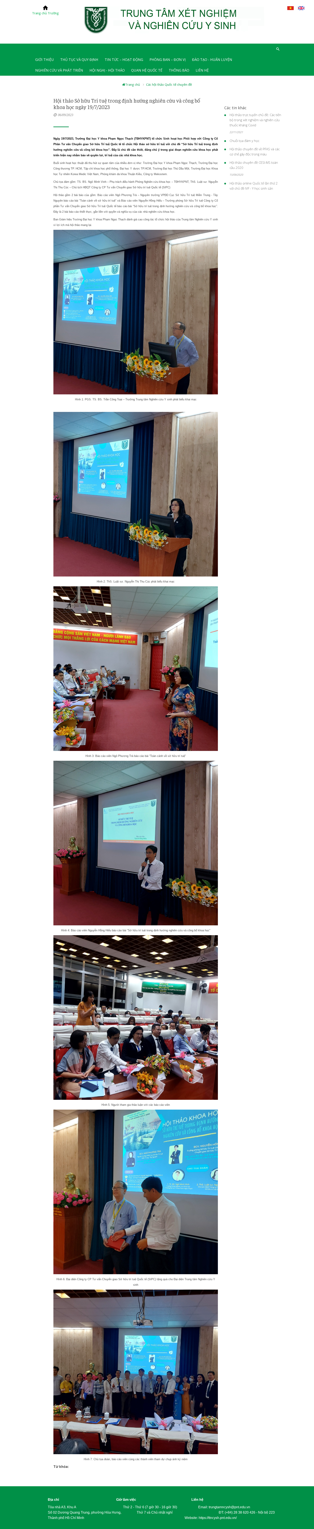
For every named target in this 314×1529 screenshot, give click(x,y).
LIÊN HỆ (202, 70)
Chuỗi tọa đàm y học (244, 141)
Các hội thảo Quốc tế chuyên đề (169, 84)
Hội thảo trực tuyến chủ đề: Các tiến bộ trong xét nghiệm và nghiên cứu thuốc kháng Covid (255, 120)
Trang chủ (132, 84)
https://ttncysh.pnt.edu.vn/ (218, 1518)
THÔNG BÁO (179, 70)
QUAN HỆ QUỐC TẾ (146, 70)
